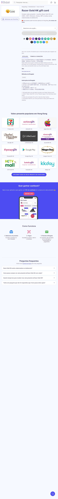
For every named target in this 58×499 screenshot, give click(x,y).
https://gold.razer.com (26, 71)
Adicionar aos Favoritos (11, 19)
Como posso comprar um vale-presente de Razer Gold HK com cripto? (22, 273)
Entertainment (32, 6)
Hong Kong (24, 6)
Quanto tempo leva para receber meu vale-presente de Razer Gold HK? (23, 278)
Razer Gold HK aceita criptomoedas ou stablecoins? (17, 268)
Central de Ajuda (27, 263)
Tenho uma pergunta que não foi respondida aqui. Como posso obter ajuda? (24, 283)
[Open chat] (52, 493)
